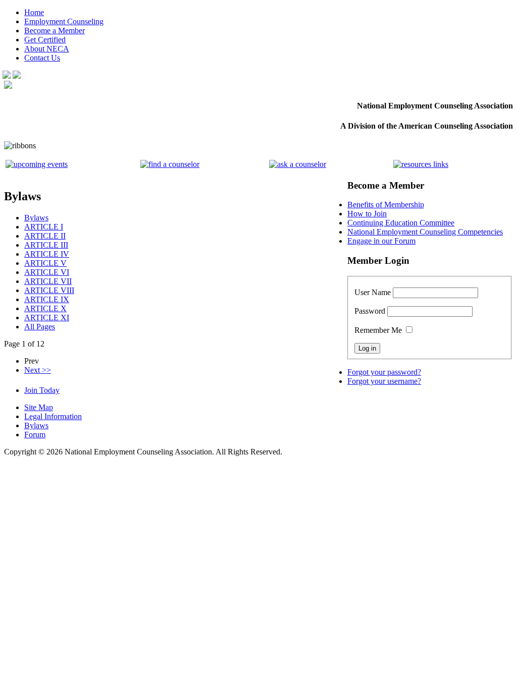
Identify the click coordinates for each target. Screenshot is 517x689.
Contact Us (42, 57)
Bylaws (36, 217)
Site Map (38, 407)
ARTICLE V (45, 263)
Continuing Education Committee (400, 222)
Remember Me (378, 330)
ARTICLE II (45, 236)
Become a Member (54, 30)
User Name (372, 292)
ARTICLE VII (48, 281)
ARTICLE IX (46, 299)
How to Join (367, 213)
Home (34, 12)
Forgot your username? (384, 381)
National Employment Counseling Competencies (425, 231)
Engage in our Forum (381, 241)
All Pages (39, 326)
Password (369, 311)
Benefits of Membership (385, 204)
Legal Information (53, 416)
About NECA (46, 48)
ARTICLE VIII (49, 290)
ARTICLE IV (46, 254)
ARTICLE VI (46, 272)
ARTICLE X (45, 308)
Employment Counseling (64, 21)
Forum (34, 434)
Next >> (37, 370)
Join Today (42, 390)
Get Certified (45, 39)
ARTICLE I (43, 226)
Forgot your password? (384, 372)
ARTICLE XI (46, 317)
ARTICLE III (46, 245)
